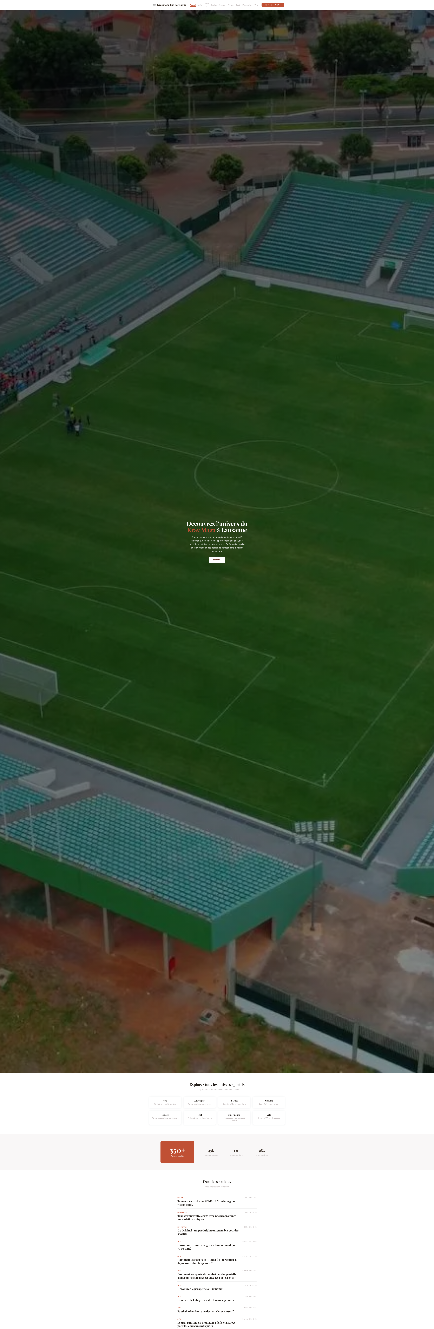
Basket (214, 5)
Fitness (231, 5)
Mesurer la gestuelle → (273, 5)
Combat (222, 5)
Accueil (193, 5)
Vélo (256, 5)
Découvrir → (217, 560)
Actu (200, 5)
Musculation (247, 5)
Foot (238, 5)
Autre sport (207, 4)
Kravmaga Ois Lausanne (169, 5)
